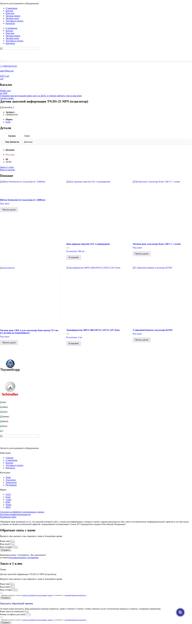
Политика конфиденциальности (15, 514)
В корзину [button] (74, 257)
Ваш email (5, 544)
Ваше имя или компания (12, 611)
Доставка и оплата (14, 21)
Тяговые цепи (12, 18)
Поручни (10, 13)
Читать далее (9, 209)
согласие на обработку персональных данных (37, 595)
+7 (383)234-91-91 (8, 66)
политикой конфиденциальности (75, 595)
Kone (8, 122)
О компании (11, 8)
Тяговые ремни (13, 16)
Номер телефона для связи (13, 614)
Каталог (9, 11)
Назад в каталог (7, 169)
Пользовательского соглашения (23, 557)
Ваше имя (5, 541)
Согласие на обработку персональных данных (22, 512)
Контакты (10, 23)
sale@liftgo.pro (7, 71)
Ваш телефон (6, 547)
